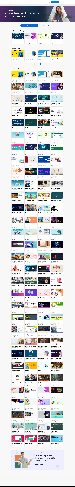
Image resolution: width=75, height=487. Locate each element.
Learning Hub (28, 1)
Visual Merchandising (54, 58)
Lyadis (39, 92)
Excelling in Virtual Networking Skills (43, 285)
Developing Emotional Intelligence (56, 285)
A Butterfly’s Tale (53, 127)
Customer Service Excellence (55, 188)
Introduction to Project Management (30, 188)
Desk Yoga (26, 394)
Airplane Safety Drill (41, 164)
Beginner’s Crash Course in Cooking (30, 346)
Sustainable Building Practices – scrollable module (45, 176)
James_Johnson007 (27, 92)
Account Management (28, 443)
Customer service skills (15, 431)
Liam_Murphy (14, 59)
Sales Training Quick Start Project (30, 358)
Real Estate (14, 224)
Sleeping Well (40, 91)
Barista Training (40, 188)
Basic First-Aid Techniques (42, 261)
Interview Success (54, 297)
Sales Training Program (15, 115)
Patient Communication (54, 334)
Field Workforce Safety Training (17, 58)
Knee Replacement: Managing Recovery (44, 346)
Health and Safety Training (29, 297)
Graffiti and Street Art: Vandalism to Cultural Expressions (20, 394)
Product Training (14, 297)
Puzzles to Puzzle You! (15, 176)
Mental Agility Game (28, 103)
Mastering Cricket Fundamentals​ (17, 164)
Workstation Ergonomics (29, 139)
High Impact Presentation (16, 370)
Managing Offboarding (54, 139)
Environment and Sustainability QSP (17, 382)
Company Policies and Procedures (56, 115)
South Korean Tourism (54, 164)
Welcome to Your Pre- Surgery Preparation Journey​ (45, 103)
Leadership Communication (55, 443)
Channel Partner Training (29, 40)
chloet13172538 (53, 153)
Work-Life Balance (54, 176)
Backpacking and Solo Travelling (30, 285)
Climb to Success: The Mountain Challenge (31, 91)
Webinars (43, 1)
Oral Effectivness (27, 224)
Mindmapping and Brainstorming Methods (57, 273)
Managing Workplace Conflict (16, 334)
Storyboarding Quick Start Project (56, 346)
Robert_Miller (40, 59)
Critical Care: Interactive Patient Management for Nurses (33, 58)
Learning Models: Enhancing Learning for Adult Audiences (33, 382)
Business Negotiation (28, 176)
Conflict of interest (54, 431)
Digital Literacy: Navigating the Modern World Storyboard (20, 212)
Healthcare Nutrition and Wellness (56, 419)
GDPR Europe (27, 273)
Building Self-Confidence (16, 273)
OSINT (26, 115)
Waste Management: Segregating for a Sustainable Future (20, 346)
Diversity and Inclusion (41, 443)
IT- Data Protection (41, 419)
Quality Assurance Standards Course (17, 40)
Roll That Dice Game (41, 127)
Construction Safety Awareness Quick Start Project (58, 370)
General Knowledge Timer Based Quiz (56, 200)
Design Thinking (40, 309)
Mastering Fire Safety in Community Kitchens (45, 382)
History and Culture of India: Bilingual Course (45, 249)
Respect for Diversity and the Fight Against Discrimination (59, 224)
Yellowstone (14, 419)
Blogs (17, 1)
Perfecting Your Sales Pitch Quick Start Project (58, 358)
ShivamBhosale (14, 420)
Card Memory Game (54, 40)
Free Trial (39, 464)
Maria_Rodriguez (27, 59)
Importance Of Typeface (54, 91)
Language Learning (15, 103)
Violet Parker (52, 80)
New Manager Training (15, 285)
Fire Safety (53, 394)
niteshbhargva (14, 432)
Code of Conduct (27, 431)
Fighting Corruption (54, 212)
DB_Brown (39, 201)
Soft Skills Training (41, 151)
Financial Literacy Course (16, 139)
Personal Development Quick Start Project (44, 358)
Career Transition (40, 115)
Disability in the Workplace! (42, 297)
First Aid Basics (27, 164)
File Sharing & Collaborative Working (17, 188)
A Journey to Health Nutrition (42, 200)
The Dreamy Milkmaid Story (29, 200)
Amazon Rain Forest (54, 382)
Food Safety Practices (15, 91)
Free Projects (22, 1)
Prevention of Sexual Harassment (30, 419)
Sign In (62, 1)
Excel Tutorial (53, 151)
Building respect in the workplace (17, 443)
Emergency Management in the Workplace (44, 224)
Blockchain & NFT (28, 309)
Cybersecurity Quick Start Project (17, 358)
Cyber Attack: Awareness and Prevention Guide (32, 127)
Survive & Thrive (40, 58)
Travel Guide (40, 334)
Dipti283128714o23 (40, 165)
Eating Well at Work (28, 261)
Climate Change (53, 309)
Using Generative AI (54, 249)
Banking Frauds (27, 334)
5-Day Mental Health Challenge (56, 103)
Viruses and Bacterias (15, 151)
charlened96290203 (53, 323)
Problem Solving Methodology (16, 309)
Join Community (55, 1)
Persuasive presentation (41, 431)
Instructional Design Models (16, 200)
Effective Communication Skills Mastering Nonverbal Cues (33, 212)
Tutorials (39, 1)
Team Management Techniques (16, 249)
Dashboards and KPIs (54, 261)
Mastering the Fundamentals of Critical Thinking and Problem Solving (48, 212)
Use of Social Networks (28, 249)
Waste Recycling (40, 40)
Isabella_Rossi (14, 92)
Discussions (34, 1)
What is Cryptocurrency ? (42, 273)
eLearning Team (14, 286)
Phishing (39, 370)
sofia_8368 (52, 59)
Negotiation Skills (28, 370)
